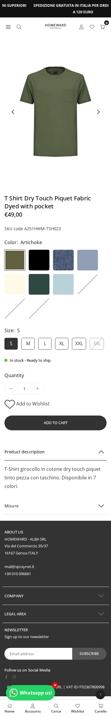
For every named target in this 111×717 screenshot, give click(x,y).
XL (61, 343)
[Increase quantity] (37, 388)
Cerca (56, 711)
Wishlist (77, 711)
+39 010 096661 (17, 573)
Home (9, 711)
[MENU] (8, 26)
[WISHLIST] (92, 26)
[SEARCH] (19, 26)
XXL (79, 343)
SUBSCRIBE (89, 653)
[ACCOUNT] (81, 26)
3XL (97, 343)
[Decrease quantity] (11, 388)
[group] (55, 111)
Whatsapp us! (36, 693)
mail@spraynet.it (19, 566)
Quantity (14, 375)
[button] (98, 112)
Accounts (33, 711)
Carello (101, 711)
